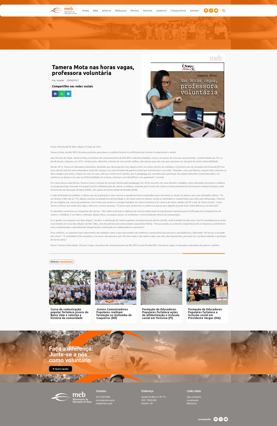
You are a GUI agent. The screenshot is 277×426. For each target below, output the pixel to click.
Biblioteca (121, 10)
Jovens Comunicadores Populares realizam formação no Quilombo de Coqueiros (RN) (114, 313)
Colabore (161, 10)
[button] (223, 10)
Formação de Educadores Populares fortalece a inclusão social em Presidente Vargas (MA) (205, 313)
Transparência (178, 10)
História (106, 10)
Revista (135, 10)
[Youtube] (216, 10)
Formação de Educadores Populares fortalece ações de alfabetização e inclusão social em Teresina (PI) (160, 313)
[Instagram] (211, 10)
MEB (95, 10)
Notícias (147, 10)
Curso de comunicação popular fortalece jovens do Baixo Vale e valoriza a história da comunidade (69, 313)
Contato (194, 10)
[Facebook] (206, 10)
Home (85, 10)
